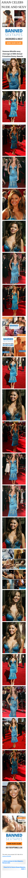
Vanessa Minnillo (6, 856)
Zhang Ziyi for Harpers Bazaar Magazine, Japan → (15, 867)
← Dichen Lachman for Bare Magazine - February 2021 (13, 861)
